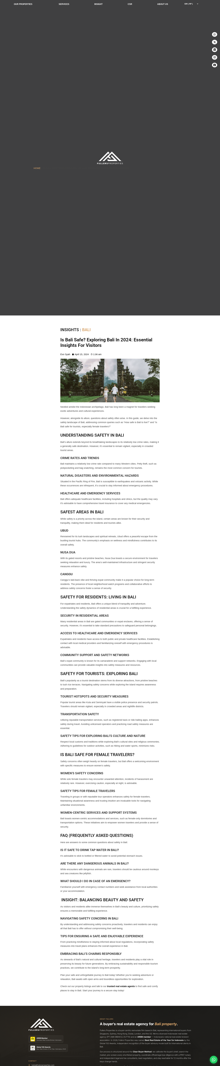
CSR (130, 4)
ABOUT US (162, 4)
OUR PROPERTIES (23, 4)
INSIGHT (98, 4)
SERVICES (64, 4)
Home (37, 168)
